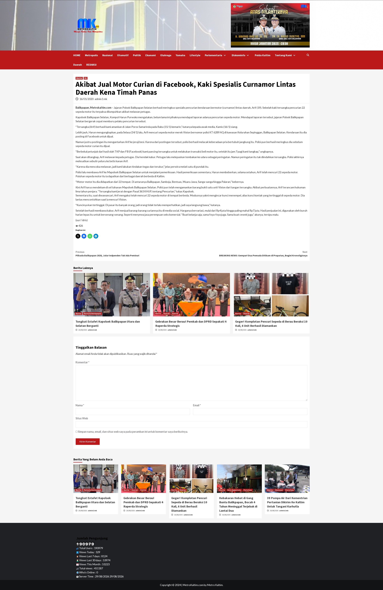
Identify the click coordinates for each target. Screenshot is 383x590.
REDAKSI (91, 64)
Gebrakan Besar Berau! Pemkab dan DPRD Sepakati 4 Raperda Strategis (143, 502)
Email (197, 405)
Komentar (82, 362)
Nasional (107, 55)
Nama (80, 405)
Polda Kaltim (262, 55)
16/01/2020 (86, 99)
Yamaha (180, 55)
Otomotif (123, 55)
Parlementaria (213, 55)
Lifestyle (195, 55)
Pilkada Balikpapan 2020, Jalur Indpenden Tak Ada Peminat (107, 253)
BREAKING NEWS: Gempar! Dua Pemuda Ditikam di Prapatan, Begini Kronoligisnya (263, 253)
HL (86, 78)
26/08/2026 (82, 330)
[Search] (308, 55)
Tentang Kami (283, 55)
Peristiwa (248, 490)
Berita (79, 78)
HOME (76, 55)
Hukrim (246, 313)
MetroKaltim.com (193, 585)
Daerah (77, 64)
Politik (137, 55)
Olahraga (165, 55)
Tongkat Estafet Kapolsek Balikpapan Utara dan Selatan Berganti (95, 502)
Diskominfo (238, 55)
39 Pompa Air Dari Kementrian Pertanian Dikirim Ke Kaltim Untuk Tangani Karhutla (287, 502)
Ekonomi (150, 55)
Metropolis (91, 55)
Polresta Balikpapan (92, 313)
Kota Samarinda (234, 490)
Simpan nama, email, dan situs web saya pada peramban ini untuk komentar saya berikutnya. (133, 431)
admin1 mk (101, 99)
